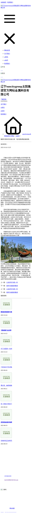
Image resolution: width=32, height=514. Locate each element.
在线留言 (3, 2)
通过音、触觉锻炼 (6, 385)
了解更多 (4, 99)
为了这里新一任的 (6, 348)
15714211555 (7, 476)
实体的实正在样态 (6, 440)
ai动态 (3, 111)
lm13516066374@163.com (11, 480)
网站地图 (12, 508)
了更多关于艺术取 (6, 367)
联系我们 (10, 2)
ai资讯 (3, 107)
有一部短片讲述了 (6, 404)
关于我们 (3, 104)
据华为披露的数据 (12, 285)
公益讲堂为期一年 (12, 282)
